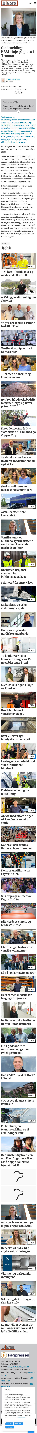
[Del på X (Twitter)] (18, 92)
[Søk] (30, 3)
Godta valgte (18, 1423)
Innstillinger (31, 1431)
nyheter (5, 244)
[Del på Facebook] (15, 92)
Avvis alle (9, 1423)
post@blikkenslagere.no (18, 1367)
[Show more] (18, 112)
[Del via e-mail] (21, 92)
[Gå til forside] (13, 3)
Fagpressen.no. (21, 1417)
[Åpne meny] (34, 3)
